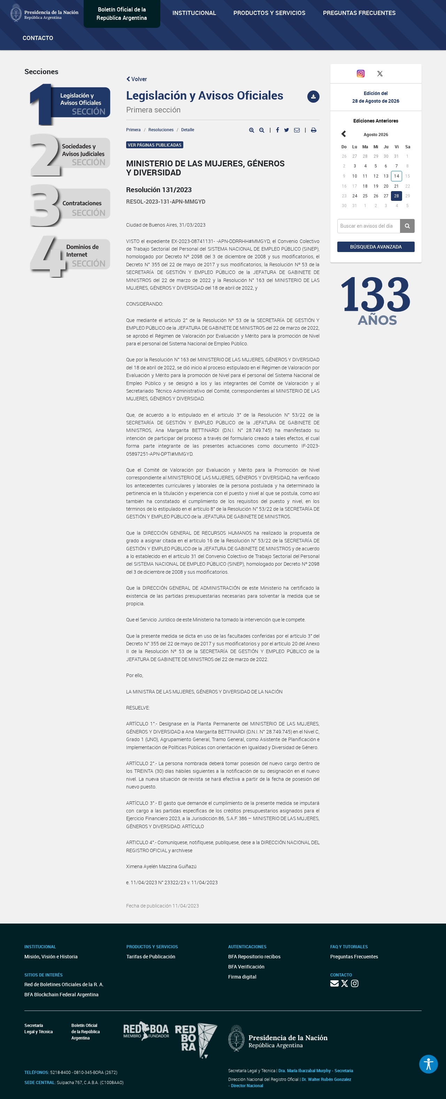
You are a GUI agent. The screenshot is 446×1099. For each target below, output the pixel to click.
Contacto (38, 38)
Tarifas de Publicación (150, 956)
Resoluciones (161, 129)
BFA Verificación (246, 966)
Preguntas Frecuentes (359, 13)
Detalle (187, 129)
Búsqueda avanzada (376, 246)
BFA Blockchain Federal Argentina (61, 994)
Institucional (194, 13)
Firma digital (242, 976)
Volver (138, 79)
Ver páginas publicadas (155, 145)
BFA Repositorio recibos (254, 956)
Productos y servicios (269, 13)
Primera (133, 129)
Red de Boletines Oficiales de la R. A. (64, 984)
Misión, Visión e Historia (51, 956)
